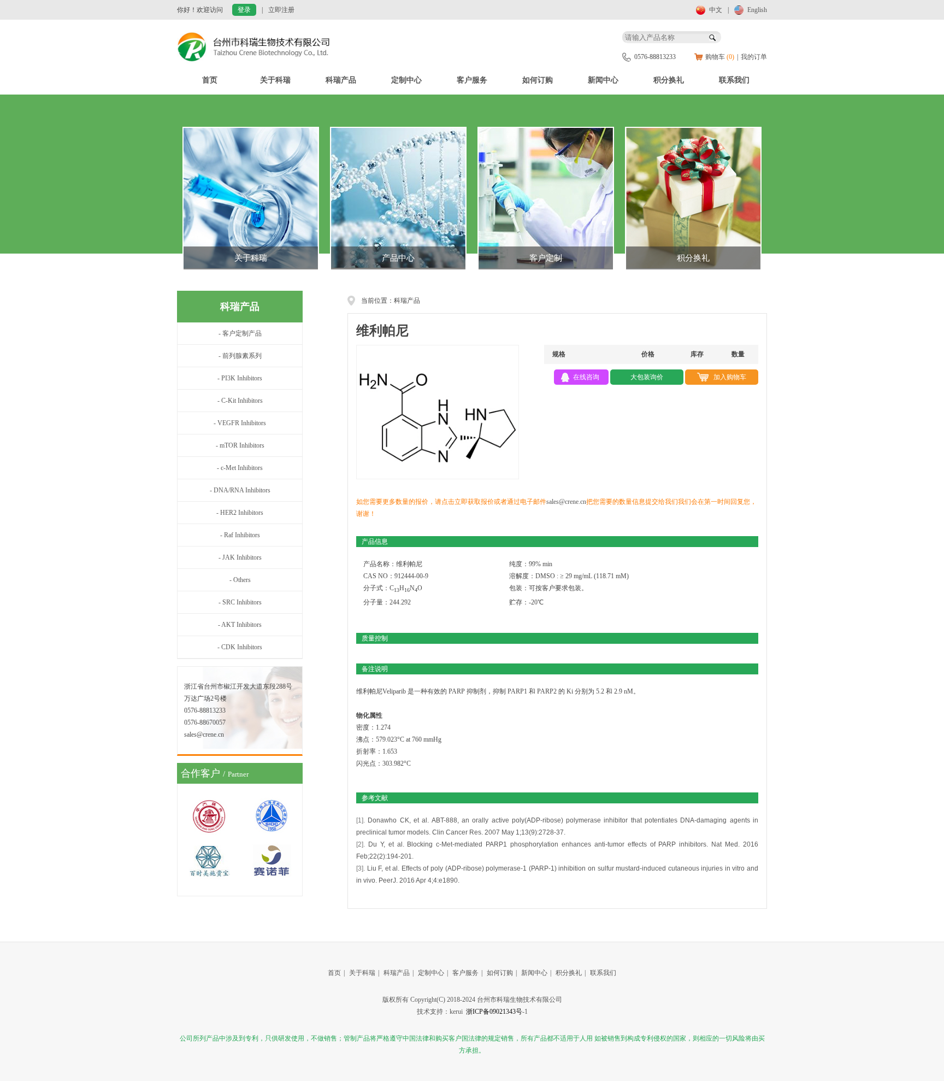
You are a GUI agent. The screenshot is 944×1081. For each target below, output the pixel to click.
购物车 (719, 57)
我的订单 (754, 57)
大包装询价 (646, 377)
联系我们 (734, 80)
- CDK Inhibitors (239, 647)
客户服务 (472, 80)
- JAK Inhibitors (240, 557)
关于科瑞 (275, 80)
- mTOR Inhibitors (240, 445)
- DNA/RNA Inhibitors (240, 490)
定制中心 (406, 80)
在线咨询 (586, 377)
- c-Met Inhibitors (240, 468)
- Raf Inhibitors (240, 535)
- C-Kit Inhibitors (240, 400)
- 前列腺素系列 (240, 356)
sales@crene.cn (566, 502)
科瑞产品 (341, 80)
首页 (209, 80)
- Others (240, 580)
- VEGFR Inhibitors (240, 423)
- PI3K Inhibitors (239, 378)
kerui (456, 1011)
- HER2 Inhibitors (239, 512)
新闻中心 (603, 80)
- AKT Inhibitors (240, 624)
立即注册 (281, 10)
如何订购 (537, 80)
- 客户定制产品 (240, 333)
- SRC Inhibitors (240, 602)
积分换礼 (668, 80)
